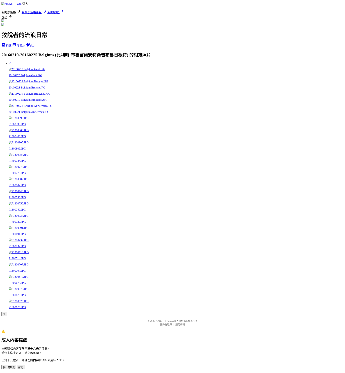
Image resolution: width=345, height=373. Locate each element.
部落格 (21, 45)
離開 (20, 367)
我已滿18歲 (9, 367)
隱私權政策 (166, 324)
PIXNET (160, 321)
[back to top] (4, 314)
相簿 (9, 45)
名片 (33, 45)
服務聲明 (180, 324)
